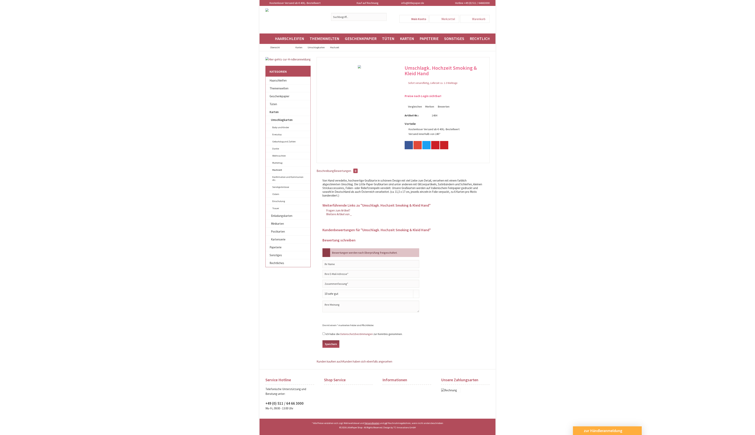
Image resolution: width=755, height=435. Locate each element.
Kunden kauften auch (330, 361)
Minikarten (277, 223)
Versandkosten (372, 423)
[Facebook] (409, 145)
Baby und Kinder (280, 127)
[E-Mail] (444, 145)
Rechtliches (277, 263)
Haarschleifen (278, 80)
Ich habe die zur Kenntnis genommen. (364, 334)
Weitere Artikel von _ (339, 214)
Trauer (275, 208)
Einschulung (278, 201)
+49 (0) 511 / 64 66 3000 (284, 403)
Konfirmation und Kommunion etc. (287, 178)
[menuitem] (475, 19)
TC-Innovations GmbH (404, 427)
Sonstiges (276, 255)
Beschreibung (325, 171)
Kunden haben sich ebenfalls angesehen (367, 361)
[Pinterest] (435, 145)
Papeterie (276, 247)
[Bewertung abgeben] (443, 78)
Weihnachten (279, 155)
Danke (275, 148)
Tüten (273, 104)
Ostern (275, 194)
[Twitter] (426, 145)
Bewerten (443, 106)
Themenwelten (279, 88)
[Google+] (417, 145)
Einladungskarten (281, 216)
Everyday (277, 134)
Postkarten (278, 231)
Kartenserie (278, 239)
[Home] (268, 38)
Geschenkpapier (279, 96)
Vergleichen (414, 106)
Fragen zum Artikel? (338, 210)
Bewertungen (345, 171)
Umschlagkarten (282, 120)
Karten (274, 112)
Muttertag (277, 162)
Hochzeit (277, 169)
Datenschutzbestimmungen (356, 334)
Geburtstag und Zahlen (284, 141)
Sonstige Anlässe (280, 187)
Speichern (331, 344)
